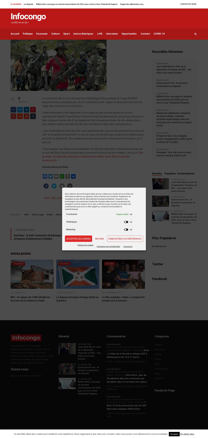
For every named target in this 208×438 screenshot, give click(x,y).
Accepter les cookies (79, 238)
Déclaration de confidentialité (108, 246)
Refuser (99, 238)
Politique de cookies (85, 245)
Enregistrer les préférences (125, 238)
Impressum (127, 246)
